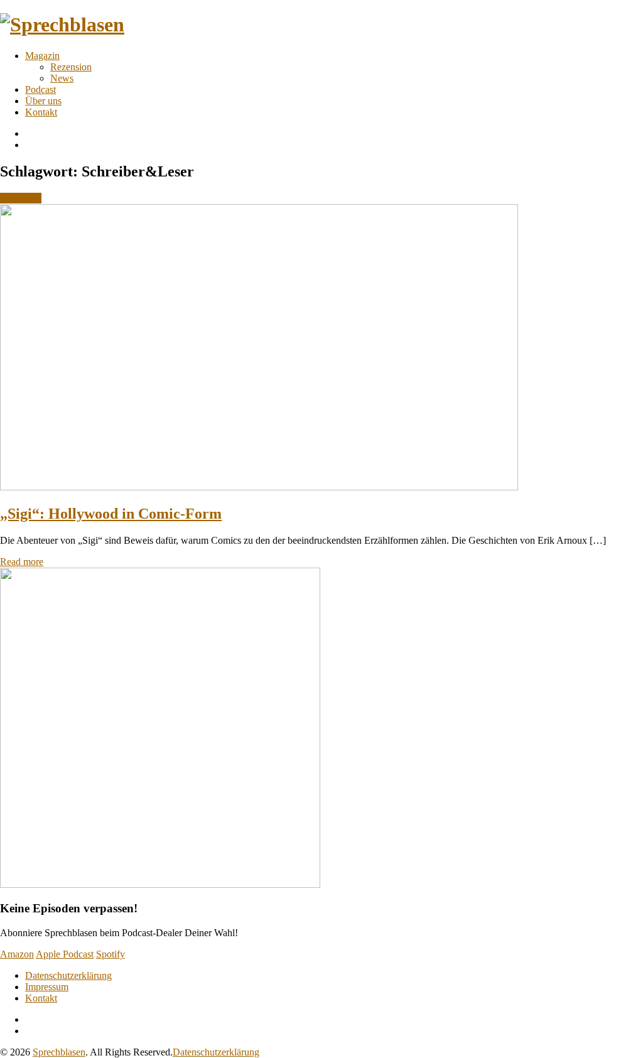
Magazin (42, 55)
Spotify (110, 954)
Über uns (43, 100)
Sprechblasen (59, 1052)
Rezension (71, 67)
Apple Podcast (65, 954)
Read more (21, 561)
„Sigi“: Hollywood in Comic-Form (111, 513)
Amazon (17, 954)
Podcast (40, 89)
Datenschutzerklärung (68, 975)
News (61, 78)
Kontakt (41, 112)
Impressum (46, 986)
